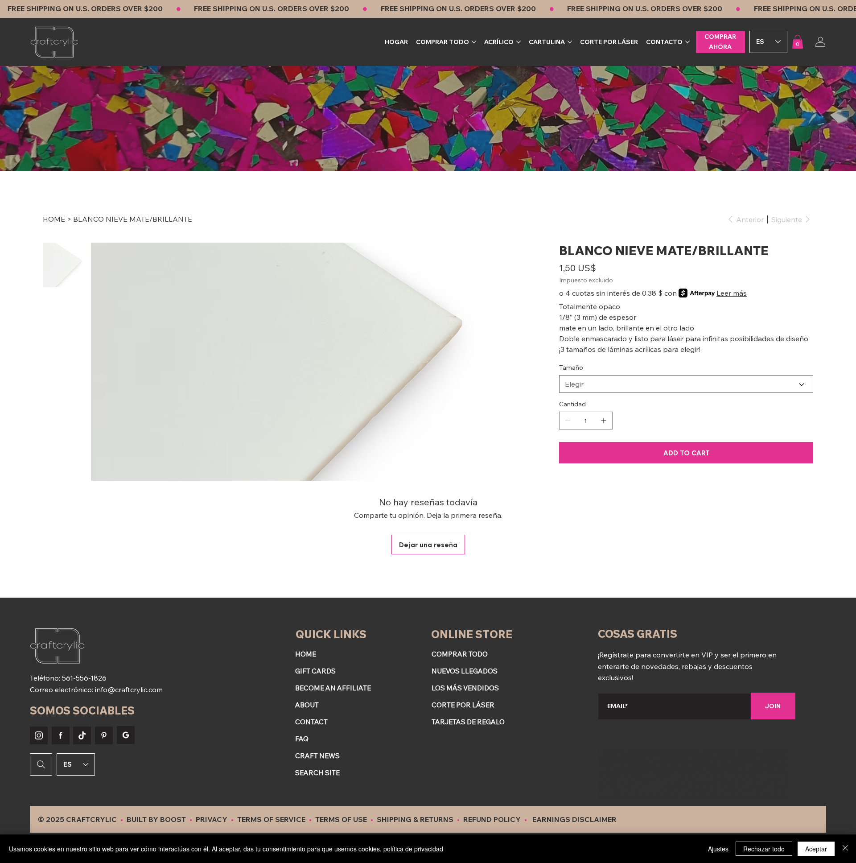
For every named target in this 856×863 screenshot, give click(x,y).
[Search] (41, 764)
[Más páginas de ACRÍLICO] (518, 42)
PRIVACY (212, 819)
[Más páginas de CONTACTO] (687, 42)
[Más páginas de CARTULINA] (570, 42)
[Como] (39, 735)
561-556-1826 (84, 677)
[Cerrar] (845, 849)
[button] (797, 42)
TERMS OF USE (341, 819)
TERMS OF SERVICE (271, 819)
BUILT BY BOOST (156, 819)
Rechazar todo (764, 848)
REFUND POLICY (493, 819)
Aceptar (816, 848)
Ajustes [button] (718, 848)
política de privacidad (413, 848)
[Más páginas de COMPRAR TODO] (474, 42)
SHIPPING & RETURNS (415, 819)
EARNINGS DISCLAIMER (574, 819)
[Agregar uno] (604, 420)
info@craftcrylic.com (129, 689)
